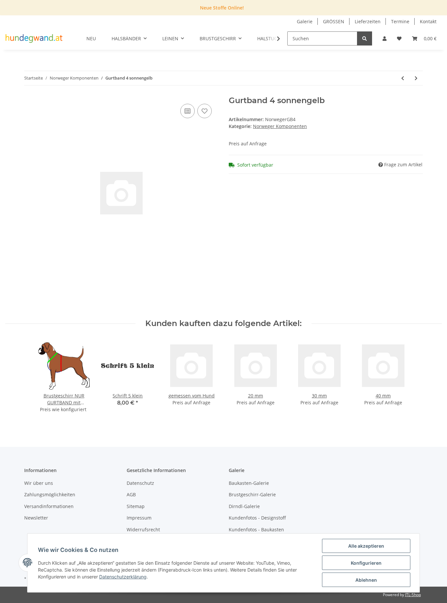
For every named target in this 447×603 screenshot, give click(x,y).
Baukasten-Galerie (249, 483)
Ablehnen (366, 580)
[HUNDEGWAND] (34, 38)
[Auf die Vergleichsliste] (187, 111)
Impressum (139, 518)
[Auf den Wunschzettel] (204, 111)
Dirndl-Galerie (244, 506)
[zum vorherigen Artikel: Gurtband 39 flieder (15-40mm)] (402, 78)
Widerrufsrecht (143, 529)
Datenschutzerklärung (123, 576)
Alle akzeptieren (366, 546)
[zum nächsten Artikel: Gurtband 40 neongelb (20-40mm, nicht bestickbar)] (416, 78)
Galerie (305, 21)
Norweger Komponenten (280, 126)
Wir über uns (38, 483)
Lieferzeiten (368, 21)
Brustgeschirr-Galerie (252, 494)
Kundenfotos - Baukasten (256, 529)
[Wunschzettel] (399, 38)
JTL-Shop (413, 594)
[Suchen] (364, 38)
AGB (131, 494)
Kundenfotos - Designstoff (257, 518)
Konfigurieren (366, 563)
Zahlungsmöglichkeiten (49, 494)
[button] (384, 38)
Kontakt (428, 21)
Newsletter (36, 518)
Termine (400, 21)
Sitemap (136, 506)
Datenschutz (140, 483)
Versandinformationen (49, 506)
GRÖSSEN (333, 21)
